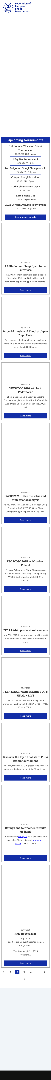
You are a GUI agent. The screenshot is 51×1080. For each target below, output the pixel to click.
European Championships (25, 1058)
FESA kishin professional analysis (25, 630)
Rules (25, 1040)
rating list (22, 836)
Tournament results (25, 1055)
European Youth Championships (25, 1062)
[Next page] (24, 979)
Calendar (25, 1051)
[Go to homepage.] (17, 8)
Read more (25, 290)
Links (25, 1033)
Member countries (25, 1036)
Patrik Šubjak (34, 1075)
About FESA (25, 1029)
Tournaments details (25, 217)
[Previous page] (4, 972)
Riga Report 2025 (25, 933)
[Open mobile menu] (47, 8)
